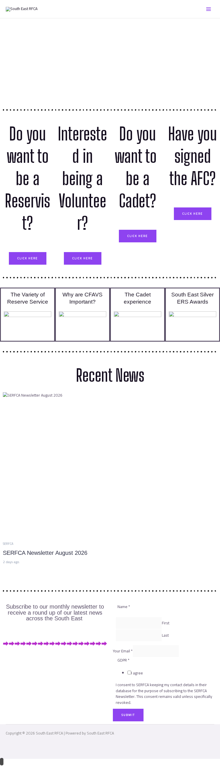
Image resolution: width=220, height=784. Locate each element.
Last (165, 635)
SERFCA (8, 544)
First (165, 623)
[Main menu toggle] (208, 9)
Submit (128, 715)
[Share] (44, 769)
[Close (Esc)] (62, 769)
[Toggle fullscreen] (26, 769)
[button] (27, 324)
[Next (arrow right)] (26, 779)
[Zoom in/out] (8, 769)
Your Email (123, 651)
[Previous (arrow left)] (8, 779)
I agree (137, 673)
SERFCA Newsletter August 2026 (45, 553)
